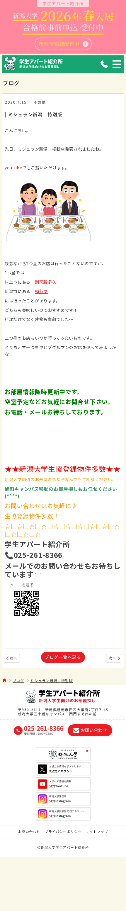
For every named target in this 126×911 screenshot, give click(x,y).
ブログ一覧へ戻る (63, 657)
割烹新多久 (46, 282)
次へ (112, 657)
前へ (13, 657)
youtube (13, 168)
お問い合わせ (29, 831)
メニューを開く (117, 64)
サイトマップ (97, 831)
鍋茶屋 (41, 291)
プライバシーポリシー (63, 831)
